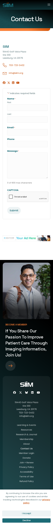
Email (11, 127)
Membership (26, 439)
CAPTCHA (12, 190)
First (9, 102)
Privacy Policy (26, 467)
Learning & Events (26, 425)
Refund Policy (26, 481)
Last (9, 114)
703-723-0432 (16, 65)
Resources (26, 430)
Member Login (26, 453)
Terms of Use (26, 477)
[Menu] (47, 4)
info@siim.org (16, 73)
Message (13, 151)
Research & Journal (26, 434)
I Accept (26, 513)
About (26, 444)
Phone (10, 139)
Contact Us (27, 449)
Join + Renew (27, 463)
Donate (27, 458)
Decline (27, 520)
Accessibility (26, 472)
